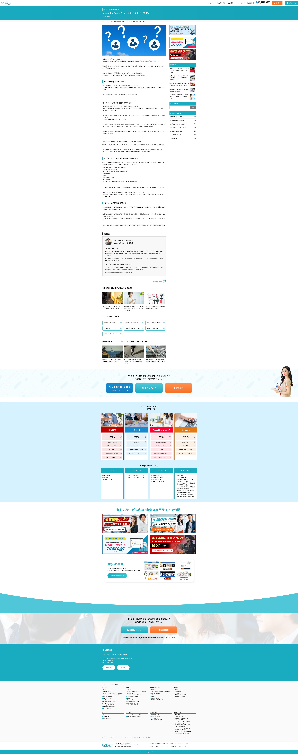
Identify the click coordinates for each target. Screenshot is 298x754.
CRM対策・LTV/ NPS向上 (108, 9)
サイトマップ (166, 746)
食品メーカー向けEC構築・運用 (185, 494)
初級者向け (116, 9)
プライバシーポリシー (155, 746)
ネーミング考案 (157, 479)
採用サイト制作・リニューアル (136, 477)
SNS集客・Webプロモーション (133, 328)
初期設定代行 (185, 442)
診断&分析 (130, 693)
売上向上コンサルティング (112, 457)
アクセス (122, 667)
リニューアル (136, 446)
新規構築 (136, 442)
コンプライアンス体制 (108, 737)
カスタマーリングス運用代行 (134, 695)
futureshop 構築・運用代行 (109, 706)
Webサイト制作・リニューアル (136, 475)
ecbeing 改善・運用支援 (132, 705)
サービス (209, 3)
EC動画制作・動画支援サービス (185, 479)
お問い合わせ (166, 743)
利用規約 (185, 743)
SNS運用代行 (106, 477)
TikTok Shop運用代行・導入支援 (185, 496)
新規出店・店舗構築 (112, 442)
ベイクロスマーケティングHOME (110, 684)
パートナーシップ (240, 3)
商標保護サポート (157, 475)
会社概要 (230, 3)
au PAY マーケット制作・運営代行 (185, 490)
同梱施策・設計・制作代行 (183, 492)
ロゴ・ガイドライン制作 (159, 481)
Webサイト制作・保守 (152, 328)
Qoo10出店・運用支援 (183, 489)
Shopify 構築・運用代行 (108, 705)
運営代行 (112, 437)
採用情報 (249, 3)
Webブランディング (109, 334)
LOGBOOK (106, 691)
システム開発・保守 (182, 477)
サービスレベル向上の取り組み (133, 737)
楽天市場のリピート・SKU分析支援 (112, 695)
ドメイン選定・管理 (158, 477)
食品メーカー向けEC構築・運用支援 (183, 731)
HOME (105, 21)
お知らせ (173, 743)
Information (107, 328)
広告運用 (111, 449)
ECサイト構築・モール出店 (153, 323)
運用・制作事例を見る (116, 575)
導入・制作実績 (221, 3)
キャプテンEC (182, 746)
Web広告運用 (106, 475)
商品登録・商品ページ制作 (111, 453)
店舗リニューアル (111, 446)
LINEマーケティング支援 (132, 696)
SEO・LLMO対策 (107, 479)
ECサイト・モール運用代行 (132, 323)
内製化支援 (180, 475)
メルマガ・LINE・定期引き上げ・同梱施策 (113, 693)
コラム (110, 21)
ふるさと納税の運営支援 (108, 708)
